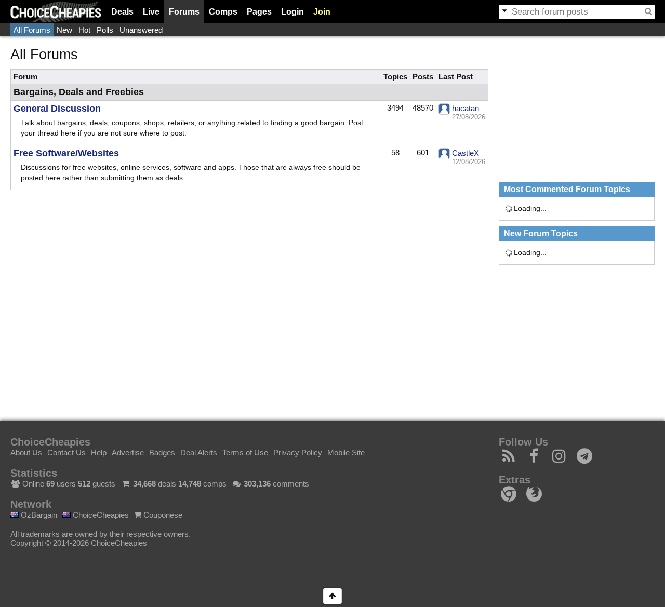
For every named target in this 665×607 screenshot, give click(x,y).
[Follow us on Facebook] (534, 458)
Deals (122, 11)
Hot (84, 29)
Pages (259, 11)
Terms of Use (245, 452)
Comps (223, 11)
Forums (184, 11)
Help (99, 452)
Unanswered (141, 29)
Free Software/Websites (66, 153)
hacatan (465, 108)
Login (292, 11)
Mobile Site (346, 452)
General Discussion (57, 108)
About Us (26, 452)
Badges (162, 452)
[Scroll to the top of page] (332, 596)
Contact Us (66, 452)
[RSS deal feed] (509, 458)
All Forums (32, 29)
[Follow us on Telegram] (585, 458)
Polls (105, 29)
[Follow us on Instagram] (559, 458)
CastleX (465, 153)
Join (321, 11)
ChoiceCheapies (100, 514)
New (64, 29)
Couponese (161, 514)
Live (151, 11)
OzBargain (38, 514)
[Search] (648, 11)
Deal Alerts (198, 452)
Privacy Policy (297, 452)
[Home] (55, 11)
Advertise (128, 452)
